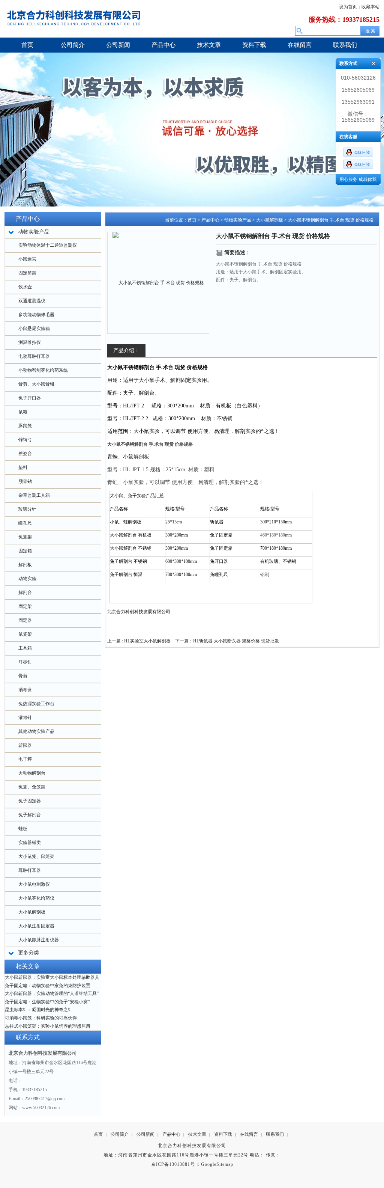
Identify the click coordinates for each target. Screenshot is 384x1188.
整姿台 (25, 453)
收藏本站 (371, 6)
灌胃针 (25, 717)
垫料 (22, 467)
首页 (192, 220)
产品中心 (210, 220)
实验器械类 (29, 842)
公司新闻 (145, 1134)
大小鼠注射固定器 (36, 926)
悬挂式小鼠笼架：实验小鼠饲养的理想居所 (47, 1026)
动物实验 (27, 578)
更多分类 (28, 953)
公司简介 (120, 1134)
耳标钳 (25, 662)
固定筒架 (27, 273)
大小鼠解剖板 (31, 912)
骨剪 (22, 675)
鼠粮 (22, 412)
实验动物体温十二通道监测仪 (47, 245)
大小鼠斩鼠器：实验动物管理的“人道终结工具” (52, 993)
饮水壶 (25, 286)
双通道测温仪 (31, 300)
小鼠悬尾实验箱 (34, 328)
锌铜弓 (25, 439)
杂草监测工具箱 (34, 495)
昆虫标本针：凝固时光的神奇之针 (38, 1009)
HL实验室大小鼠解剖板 (147, 641)
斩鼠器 (25, 745)
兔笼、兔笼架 (31, 787)
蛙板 (22, 828)
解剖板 (25, 564)
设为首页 (348, 6)
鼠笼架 (25, 634)
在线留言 (249, 1134)
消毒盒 (25, 689)
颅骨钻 (25, 481)
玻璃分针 (27, 509)
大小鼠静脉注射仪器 (38, 939)
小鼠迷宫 (27, 259)
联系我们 (275, 1134)
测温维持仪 (29, 342)
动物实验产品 (237, 220)
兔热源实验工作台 (36, 703)
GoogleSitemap (217, 1164)
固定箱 (25, 550)
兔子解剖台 (29, 814)
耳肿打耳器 (29, 870)
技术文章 (197, 1134)
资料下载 (223, 1134)
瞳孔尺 (25, 523)
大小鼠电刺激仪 (34, 884)
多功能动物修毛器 (36, 314)
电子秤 (25, 759)
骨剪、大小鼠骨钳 (36, 384)
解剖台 (25, 592)
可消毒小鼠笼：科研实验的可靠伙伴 (41, 1018)
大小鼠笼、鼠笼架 (36, 856)
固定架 (25, 606)
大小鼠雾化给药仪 (36, 898)
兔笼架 (25, 537)
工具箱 (25, 648)
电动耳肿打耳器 (34, 356)
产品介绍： (126, 350)
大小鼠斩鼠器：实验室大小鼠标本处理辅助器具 (52, 977)
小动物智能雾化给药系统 (43, 370)
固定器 (25, 620)
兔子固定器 (29, 801)
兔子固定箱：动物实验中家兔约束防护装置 (47, 985)
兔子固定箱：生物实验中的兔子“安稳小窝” (47, 1001)
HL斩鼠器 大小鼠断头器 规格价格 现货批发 (236, 641)
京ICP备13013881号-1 (175, 1164)
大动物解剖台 (31, 773)
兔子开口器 (29, 398)
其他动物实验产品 (36, 731)
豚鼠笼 (25, 425)
